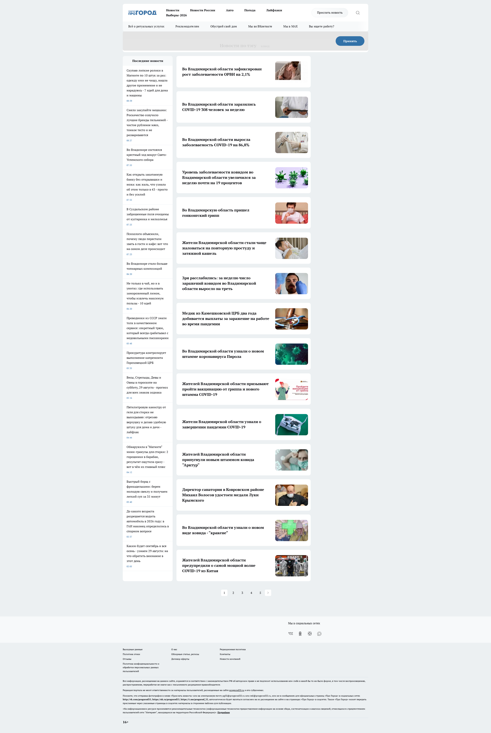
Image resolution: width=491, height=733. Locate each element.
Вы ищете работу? (321, 26)
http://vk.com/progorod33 (137, 699)
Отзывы (127, 658)
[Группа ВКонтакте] (290, 634)
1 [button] (224, 593)
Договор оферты (180, 658)
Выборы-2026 (176, 15)
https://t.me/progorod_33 (194, 699)
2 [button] (233, 593)
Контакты (225, 654)
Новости (172, 10)
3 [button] (242, 593)
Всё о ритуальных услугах (146, 26)
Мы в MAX (290, 26)
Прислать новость (330, 12)
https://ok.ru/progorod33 (166, 699)
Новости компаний (230, 658)
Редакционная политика (233, 649)
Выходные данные (133, 649)
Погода (249, 10)
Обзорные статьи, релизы (185, 654)
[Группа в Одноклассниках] (300, 634)
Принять (350, 41)
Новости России (202, 10)
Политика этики (131, 654)
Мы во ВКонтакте (260, 26)
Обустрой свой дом (223, 26)
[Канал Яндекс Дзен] (310, 634)
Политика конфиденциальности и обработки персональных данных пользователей (141, 667)
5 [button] (260, 593)
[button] (268, 593)
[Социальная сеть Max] (319, 634)
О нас (174, 649)
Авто (230, 10)
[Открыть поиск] (358, 12)
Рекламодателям (187, 26)
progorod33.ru (236, 690)
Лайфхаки (274, 10)
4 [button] (251, 593)
